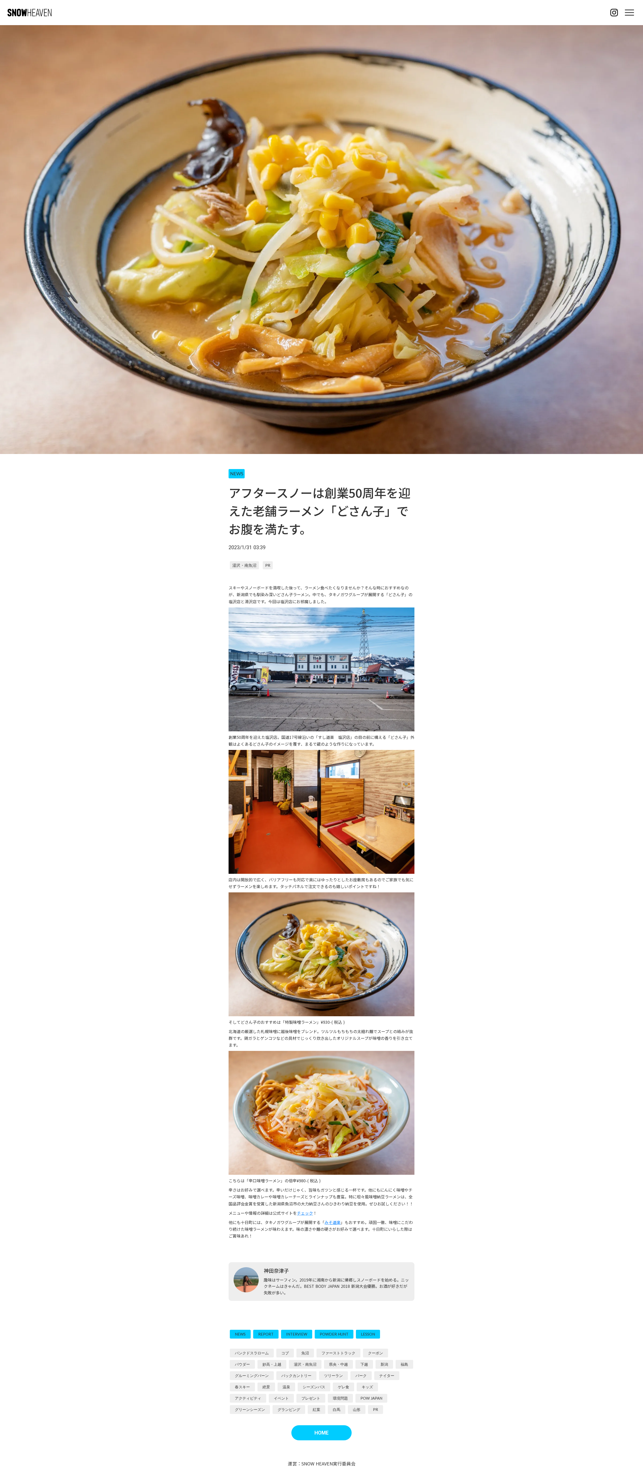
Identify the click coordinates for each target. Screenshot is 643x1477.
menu (629, 13)
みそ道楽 (333, 1222)
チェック (305, 1213)
